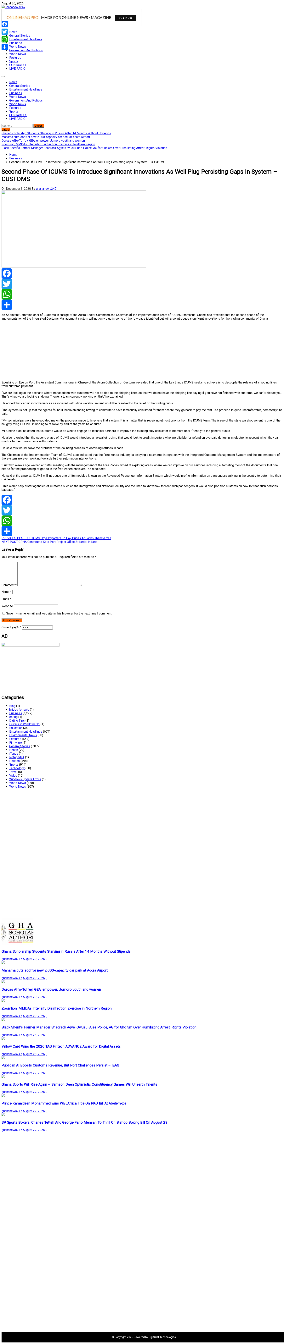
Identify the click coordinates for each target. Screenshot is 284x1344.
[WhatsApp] (142, 294)
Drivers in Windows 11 (24, 724)
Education (15, 728)
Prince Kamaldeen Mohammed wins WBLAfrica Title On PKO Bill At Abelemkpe (64, 1103)
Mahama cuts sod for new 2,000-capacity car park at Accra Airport (55, 970)
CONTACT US (18, 65)
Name (7, 592)
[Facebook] (142, 273)
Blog (12, 706)
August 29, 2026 (34, 959)
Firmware (15, 742)
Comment (9, 585)
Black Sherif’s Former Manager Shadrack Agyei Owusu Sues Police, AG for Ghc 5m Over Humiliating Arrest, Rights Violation (99, 1027)
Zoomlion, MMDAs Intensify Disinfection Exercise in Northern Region (57, 1008)
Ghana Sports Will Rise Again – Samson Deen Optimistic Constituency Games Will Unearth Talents (79, 1084)
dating (13, 717)
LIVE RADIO (17, 68)
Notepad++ (16, 757)
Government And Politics (26, 50)
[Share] (142, 305)
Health (13, 750)
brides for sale (19, 709)
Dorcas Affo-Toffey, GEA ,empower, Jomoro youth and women (51, 989)
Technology (17, 768)
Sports (13, 61)
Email (6, 599)
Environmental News (23, 735)
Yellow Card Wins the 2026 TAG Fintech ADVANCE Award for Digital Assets (61, 1046)
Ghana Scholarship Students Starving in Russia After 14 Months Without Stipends (66, 951)
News (13, 32)
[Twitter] (142, 284)
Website (7, 606)
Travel (13, 772)
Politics (14, 761)
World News (17, 46)
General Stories (19, 35)
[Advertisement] (117, 350)
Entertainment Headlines (25, 39)
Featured (15, 57)
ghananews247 (46, 188)
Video (13, 775)
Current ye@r (11, 627)
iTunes (13, 753)
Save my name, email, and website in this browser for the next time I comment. (59, 613)
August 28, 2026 (34, 1035)
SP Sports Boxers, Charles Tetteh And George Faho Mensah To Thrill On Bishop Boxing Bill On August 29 (85, 1122)
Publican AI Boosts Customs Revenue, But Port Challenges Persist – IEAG (60, 1065)
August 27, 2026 (34, 1073)
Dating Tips (17, 720)
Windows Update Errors (25, 779)
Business (15, 43)
